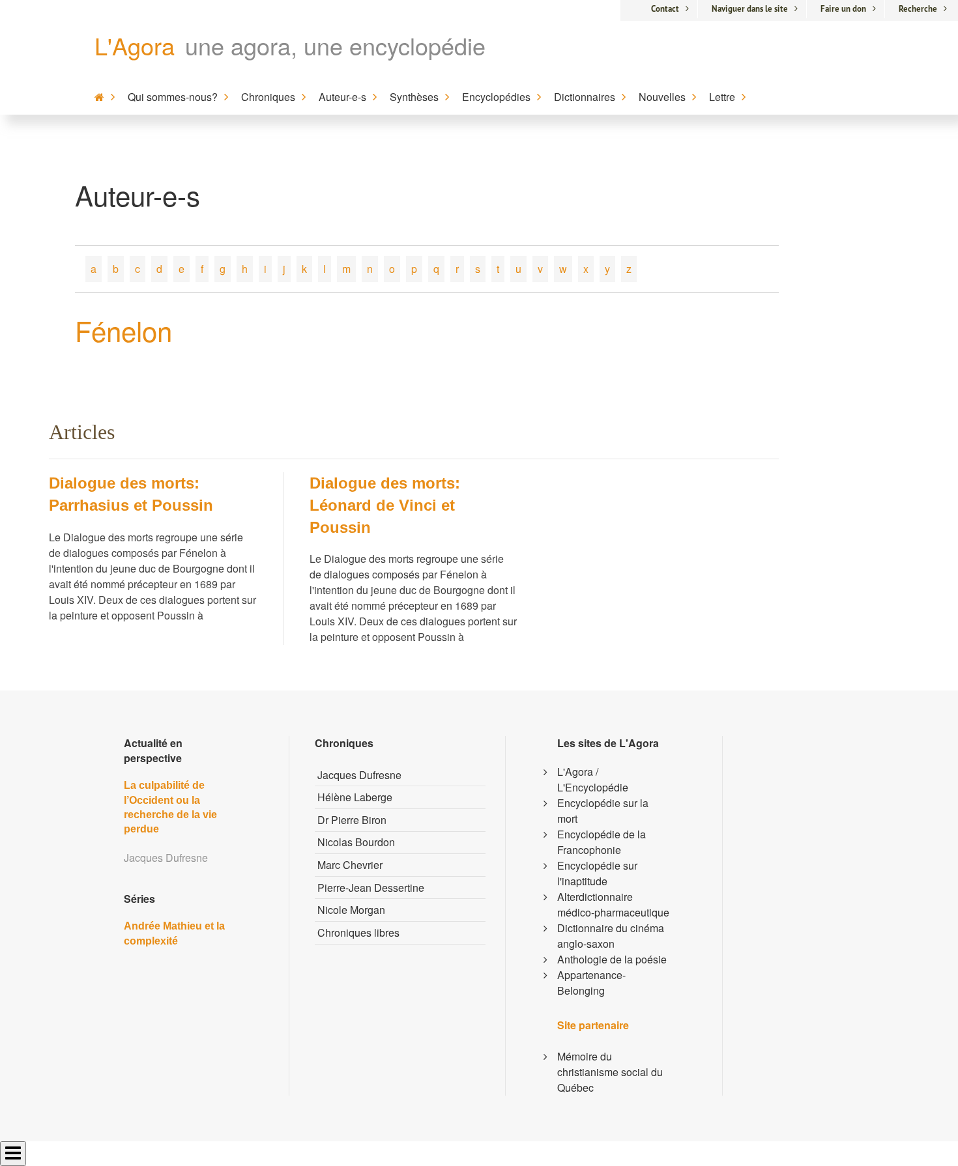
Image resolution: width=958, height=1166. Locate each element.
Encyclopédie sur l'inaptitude (597, 873)
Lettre (722, 96)
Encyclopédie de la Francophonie (601, 842)
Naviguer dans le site (750, 8)
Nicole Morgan (351, 909)
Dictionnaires (584, 96)
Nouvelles (662, 96)
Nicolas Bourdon (356, 841)
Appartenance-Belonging (591, 982)
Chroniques (268, 96)
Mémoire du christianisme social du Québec (610, 1072)
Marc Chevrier (350, 864)
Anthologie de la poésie (612, 959)
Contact (665, 8)
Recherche (918, 8)
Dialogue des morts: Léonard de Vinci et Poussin (385, 504)
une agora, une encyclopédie (335, 45)
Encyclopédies (496, 96)
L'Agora (134, 45)
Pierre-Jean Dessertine (370, 887)
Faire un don (843, 8)
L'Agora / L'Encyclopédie (592, 779)
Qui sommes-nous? (173, 96)
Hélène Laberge (354, 796)
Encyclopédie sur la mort (602, 810)
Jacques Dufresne (359, 774)
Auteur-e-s (342, 96)
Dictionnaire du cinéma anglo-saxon (610, 935)
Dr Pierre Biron (351, 819)
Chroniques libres (358, 932)
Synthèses (414, 96)
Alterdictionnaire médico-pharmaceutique (613, 904)
